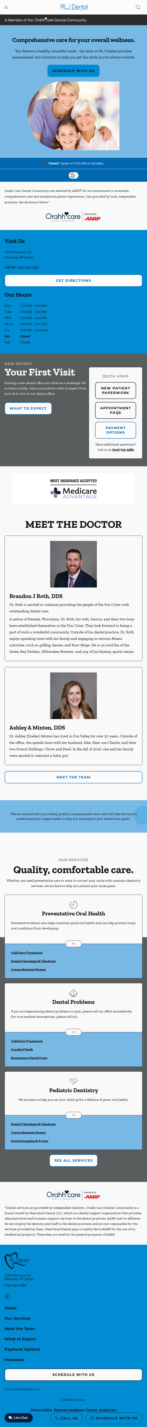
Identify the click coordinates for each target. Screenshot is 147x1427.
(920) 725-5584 (28, 267)
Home (11, 1308)
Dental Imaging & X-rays (29, 1141)
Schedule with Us (73, 71)
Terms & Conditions (69, 1410)
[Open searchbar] (138, 7)
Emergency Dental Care (29, 1058)
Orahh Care (107, 1410)
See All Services (73, 1160)
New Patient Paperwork (115, 390)
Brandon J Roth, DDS (36, 596)
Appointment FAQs (115, 410)
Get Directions (73, 280)
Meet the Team (73, 777)
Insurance (15, 1359)
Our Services (17, 1318)
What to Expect (28, 408)
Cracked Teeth (22, 1049)
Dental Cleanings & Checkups (33, 961)
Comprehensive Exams (28, 969)
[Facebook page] (7, 1296)
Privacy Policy (41, 1410)
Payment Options (116, 430)
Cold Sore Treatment (27, 953)
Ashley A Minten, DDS (37, 727)
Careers (91, 1410)
